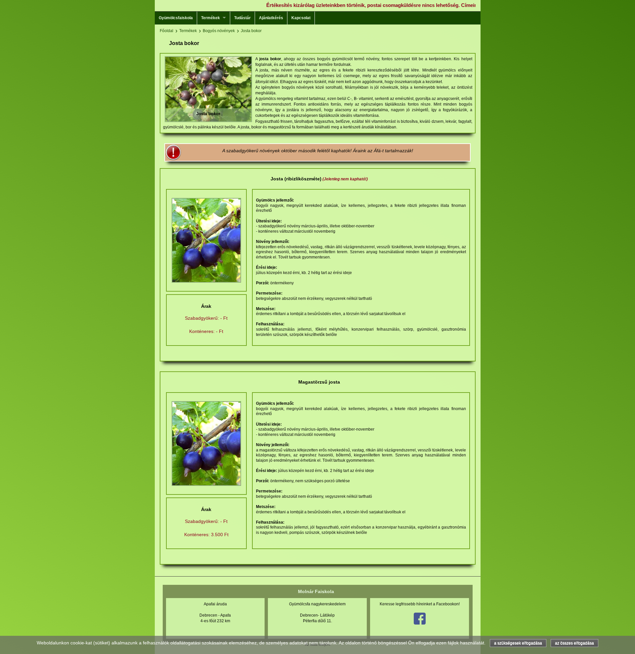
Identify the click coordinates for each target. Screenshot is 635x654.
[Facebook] (420, 623)
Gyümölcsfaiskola (176, 18)
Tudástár (242, 18)
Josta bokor (251, 30)
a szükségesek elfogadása (518, 643)
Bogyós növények (219, 30)
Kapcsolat (301, 18)
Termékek (210, 18)
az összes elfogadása (574, 643)
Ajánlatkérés (271, 18)
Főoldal (166, 30)
